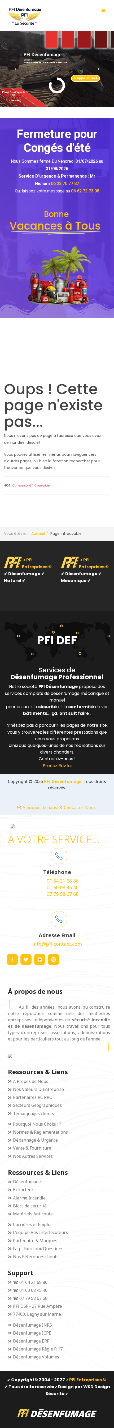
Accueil (38, 533)
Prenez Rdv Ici (57, 766)
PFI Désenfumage (63, 781)
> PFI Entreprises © (86, 1380)
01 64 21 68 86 (62, 881)
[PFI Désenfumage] (24, 16)
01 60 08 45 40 (62, 887)
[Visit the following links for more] (12, 959)
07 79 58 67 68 (62, 894)
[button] (15, 69)
